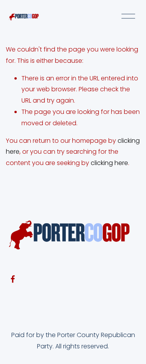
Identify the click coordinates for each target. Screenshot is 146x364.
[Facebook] (13, 279)
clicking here (109, 162)
